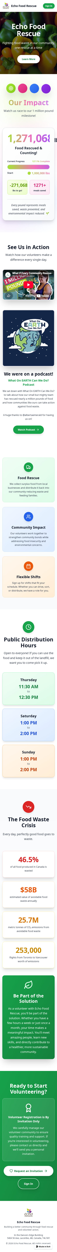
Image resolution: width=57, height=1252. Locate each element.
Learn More (28, 59)
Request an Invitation (28, 1171)
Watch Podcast (26, 429)
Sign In (48, 5)
